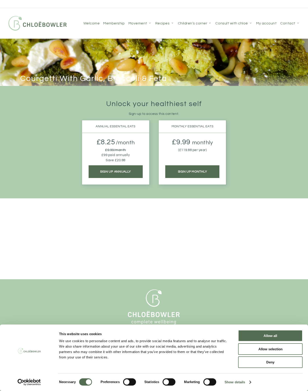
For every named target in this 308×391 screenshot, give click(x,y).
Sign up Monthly (192, 171)
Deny (270, 362)
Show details (235, 382)
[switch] (129, 382)
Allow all (270, 336)
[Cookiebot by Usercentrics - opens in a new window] (29, 382)
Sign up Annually (115, 171)
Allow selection (270, 349)
